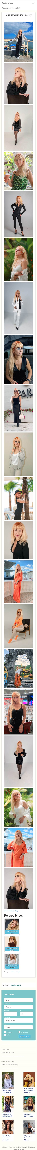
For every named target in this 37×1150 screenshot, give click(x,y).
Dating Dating (5, 1049)
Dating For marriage (7, 1052)
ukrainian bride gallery (11, 911)
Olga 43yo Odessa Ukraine (27, 1138)
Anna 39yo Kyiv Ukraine (28, 1115)
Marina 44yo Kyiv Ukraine (6, 1091)
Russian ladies (16, 985)
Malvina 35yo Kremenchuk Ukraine (28, 1090)
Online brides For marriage (9, 1065)
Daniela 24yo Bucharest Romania (6, 1138)
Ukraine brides (7, 2)
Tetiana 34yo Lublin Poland (7, 1115)
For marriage (16, 972)
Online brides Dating (7, 1062)
